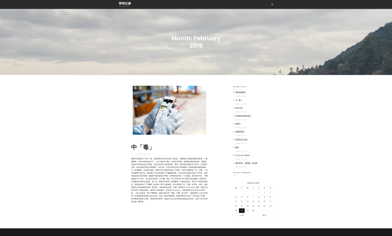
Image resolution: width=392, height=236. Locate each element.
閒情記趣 (125, 3)
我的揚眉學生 (240, 92)
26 (242, 210)
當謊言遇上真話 (241, 139)
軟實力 (238, 123)
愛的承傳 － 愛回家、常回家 (246, 163)
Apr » (264, 215)
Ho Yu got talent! (242, 155)
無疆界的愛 (239, 131)
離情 (237, 147)
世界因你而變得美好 (243, 116)
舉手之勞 (238, 108)
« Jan (242, 215)
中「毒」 (143, 147)
